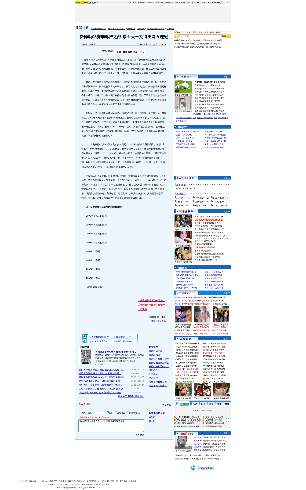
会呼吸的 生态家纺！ (185, 141)
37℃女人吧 (217, 205)
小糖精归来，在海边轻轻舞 (213, 450)
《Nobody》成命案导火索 (187, 369)
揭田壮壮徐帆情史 (183, 325)
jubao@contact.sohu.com (89, 487)
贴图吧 (179, 205)
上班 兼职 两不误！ (184, 281)
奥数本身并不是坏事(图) (211, 108)
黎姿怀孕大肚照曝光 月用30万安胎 (209, 254)
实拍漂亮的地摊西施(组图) (214, 359)
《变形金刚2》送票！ (188, 378)
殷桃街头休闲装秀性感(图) (187, 350)
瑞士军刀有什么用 (158, 381)
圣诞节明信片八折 (182, 334)
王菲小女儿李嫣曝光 (202, 398)
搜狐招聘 (53, 481)
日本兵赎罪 (217, 40)
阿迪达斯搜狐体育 (98, 29)
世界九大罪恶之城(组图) (213, 362)
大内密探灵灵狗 (201, 226)
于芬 (220, 118)
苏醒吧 (179, 202)
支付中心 (44, 481)
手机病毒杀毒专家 (189, 304)
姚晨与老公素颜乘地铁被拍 (187, 356)
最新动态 (141, 29)
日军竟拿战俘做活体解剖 (186, 359)
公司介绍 (114, 481)
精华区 (152, 417)
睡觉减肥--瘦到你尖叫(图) (187, 275)
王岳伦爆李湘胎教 (186, 382)
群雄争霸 (170, 29)
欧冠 (224, 118)
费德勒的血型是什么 (159, 362)
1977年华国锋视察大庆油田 (212, 92)
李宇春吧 (198, 198)
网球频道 (131, 29)
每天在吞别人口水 (183, 451)
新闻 (129, 2)
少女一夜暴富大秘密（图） (216, 141)
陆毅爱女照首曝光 (220, 330)
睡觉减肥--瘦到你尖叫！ (186, 147)
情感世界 (197, 447)
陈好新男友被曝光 (220, 334)
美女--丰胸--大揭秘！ (185, 135)
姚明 (209, 114)
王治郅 (189, 118)
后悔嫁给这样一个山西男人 (213, 447)
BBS (198, 2)
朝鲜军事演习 (206, 40)
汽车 (158, 2)
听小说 (178, 301)
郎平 (205, 118)
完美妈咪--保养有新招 (214, 131)
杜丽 (224, 114)
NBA (205, 114)
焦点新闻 (197, 437)
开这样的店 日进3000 (185, 278)
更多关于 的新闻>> (131, 396)
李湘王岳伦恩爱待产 (203, 251)
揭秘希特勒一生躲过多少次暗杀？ (209, 232)
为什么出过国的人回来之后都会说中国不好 (202, 455)
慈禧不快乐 (205, 47)
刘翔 (194, 118)
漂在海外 (179, 455)
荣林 (196, 98)
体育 (134, 2)
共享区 (178, 304)
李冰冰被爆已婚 (202, 325)
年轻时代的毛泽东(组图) (211, 85)
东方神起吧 (217, 202)
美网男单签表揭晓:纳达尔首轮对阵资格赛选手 (101, 377)
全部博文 (132, 481)
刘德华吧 (198, 202)
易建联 (219, 114)
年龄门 (183, 121)
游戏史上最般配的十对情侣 (214, 375)
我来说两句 (144, 44)
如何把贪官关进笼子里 (210, 101)
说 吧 (191, 178)
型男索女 (197, 450)
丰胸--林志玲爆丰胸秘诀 (186, 272)
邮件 (183, 2)
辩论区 (152, 421)
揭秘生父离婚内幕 (220, 325)
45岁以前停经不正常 (213, 278)
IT (154, 2)
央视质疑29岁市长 (182, 40)
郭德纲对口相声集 (189, 297)
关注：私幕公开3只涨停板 (187, 131)
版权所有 (105, 484)
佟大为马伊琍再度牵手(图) (214, 347)
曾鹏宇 (197, 88)
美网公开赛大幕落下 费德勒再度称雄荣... (115, 352)
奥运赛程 (153, 378)
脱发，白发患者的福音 (214, 147)
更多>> (227, 77)
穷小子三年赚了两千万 (185, 138)
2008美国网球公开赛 (155, 29)
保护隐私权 (91, 481)
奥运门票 (153, 370)
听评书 (178, 297)
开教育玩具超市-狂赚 (185, 144)
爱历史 (197, 85)
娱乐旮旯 (197, 444)
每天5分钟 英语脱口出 (214, 144)
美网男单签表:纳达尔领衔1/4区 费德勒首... (100, 373)
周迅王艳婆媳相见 (201, 330)
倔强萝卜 (198, 223)
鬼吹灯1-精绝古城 (189, 301)
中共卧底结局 (194, 47)
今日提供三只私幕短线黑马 (216, 135)
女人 (173, 2)
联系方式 (81, 481)
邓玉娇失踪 (195, 40)
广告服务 (62, 481)
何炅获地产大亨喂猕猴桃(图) (188, 343)
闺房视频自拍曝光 (183, 246)
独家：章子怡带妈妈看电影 (214, 343)
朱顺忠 (197, 101)
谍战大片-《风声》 (183, 230)
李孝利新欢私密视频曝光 (213, 366)
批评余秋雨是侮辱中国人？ (212, 95)
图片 (212, 32)
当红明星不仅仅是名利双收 (213, 444)
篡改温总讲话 (192, 44)
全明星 (210, 118)
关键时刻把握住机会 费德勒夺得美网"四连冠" (101, 388)
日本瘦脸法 (215, 44)
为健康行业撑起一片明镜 (186, 288)
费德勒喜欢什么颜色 (159, 359)
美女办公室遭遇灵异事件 (186, 366)
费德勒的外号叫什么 (159, 366)
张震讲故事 (214, 297)
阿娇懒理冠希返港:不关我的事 (207, 257)
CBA (178, 118)
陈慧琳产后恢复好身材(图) (187, 347)
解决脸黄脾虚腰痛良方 (214, 281)
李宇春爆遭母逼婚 (182, 330)
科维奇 (193, 188)
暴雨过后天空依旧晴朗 (209, 459)
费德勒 (178, 188)
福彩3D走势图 (221, 304)
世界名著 (201, 301)
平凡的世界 (210, 301)
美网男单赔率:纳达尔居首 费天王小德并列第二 (102, 369)
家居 (168, 2)
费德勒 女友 (155, 355)
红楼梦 (222, 297)
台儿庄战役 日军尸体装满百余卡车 (209, 229)
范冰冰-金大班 (217, 216)
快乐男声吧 (217, 198)
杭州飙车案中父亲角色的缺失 (211, 104)
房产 (163, 2)
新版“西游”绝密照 (183, 398)
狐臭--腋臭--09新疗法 (214, 288)
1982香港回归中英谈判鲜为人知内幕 (210, 236)
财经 (150, 2)
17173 (225, 2)
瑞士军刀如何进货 (158, 385)
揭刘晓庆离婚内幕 (201, 327)
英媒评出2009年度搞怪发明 (214, 441)
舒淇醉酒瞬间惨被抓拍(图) (214, 356)
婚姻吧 (197, 205)
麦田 (205, 223)
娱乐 (142, 2)
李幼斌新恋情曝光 (220, 327)
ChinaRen (211, 2)
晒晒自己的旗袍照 (191, 459)
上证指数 (180, 198)
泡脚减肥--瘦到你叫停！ (215, 285)
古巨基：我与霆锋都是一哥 (206, 260)
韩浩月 (197, 95)
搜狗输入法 (34, 481)
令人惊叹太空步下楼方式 (216, 382)
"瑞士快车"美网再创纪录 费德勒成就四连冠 (100, 392)
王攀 (196, 111)
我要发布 (166, 405)
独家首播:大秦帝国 (202, 216)
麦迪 (215, 118)
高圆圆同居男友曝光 (183, 111)
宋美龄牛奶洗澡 (181, 47)
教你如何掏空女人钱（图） (216, 138)
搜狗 (219, 2)
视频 (178, 2)
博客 (188, 2)
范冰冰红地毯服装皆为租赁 (187, 353)
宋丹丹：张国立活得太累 (205, 241)
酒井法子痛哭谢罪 (221, 398)
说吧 (204, 2)
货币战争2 (219, 301)
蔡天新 (197, 108)
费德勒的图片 (155, 351)
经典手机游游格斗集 (206, 304)
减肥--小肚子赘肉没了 (214, 272)
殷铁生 (200, 118)
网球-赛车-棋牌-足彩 (116, 29)
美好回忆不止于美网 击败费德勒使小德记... (100, 385)
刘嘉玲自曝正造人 (201, 334)
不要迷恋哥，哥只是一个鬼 (213, 437)
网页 (194, 32)
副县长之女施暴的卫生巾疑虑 (211, 111)
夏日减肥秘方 (204, 44)
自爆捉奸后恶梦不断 (183, 262)
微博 (193, 2)
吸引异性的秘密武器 (213, 275)
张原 (196, 104)
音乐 (206, 32)
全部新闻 (123, 481)
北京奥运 (153, 374)
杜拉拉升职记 (203, 297)
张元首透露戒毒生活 (214, 378)
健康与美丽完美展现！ (185, 285)
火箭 (213, 114)
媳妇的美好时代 (213, 223)
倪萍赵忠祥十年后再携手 (213, 350)
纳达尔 (185, 188)
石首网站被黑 (180, 44)
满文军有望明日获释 (203, 244)
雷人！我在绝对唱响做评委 (212, 88)
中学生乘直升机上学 (183, 95)
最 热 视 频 (187, 211)
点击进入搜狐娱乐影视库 (213, 372)
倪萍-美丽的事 (216, 226)
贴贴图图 (197, 441)
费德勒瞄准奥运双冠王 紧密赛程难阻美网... (100, 381)
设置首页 (23, 481)
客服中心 (72, 481)
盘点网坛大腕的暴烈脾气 (186, 362)
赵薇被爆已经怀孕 (182, 327)
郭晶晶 (183, 118)
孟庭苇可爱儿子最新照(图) (214, 369)
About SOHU (103, 481)
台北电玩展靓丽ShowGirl (186, 375)
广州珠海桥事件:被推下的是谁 (211, 98)
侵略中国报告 (216, 47)
